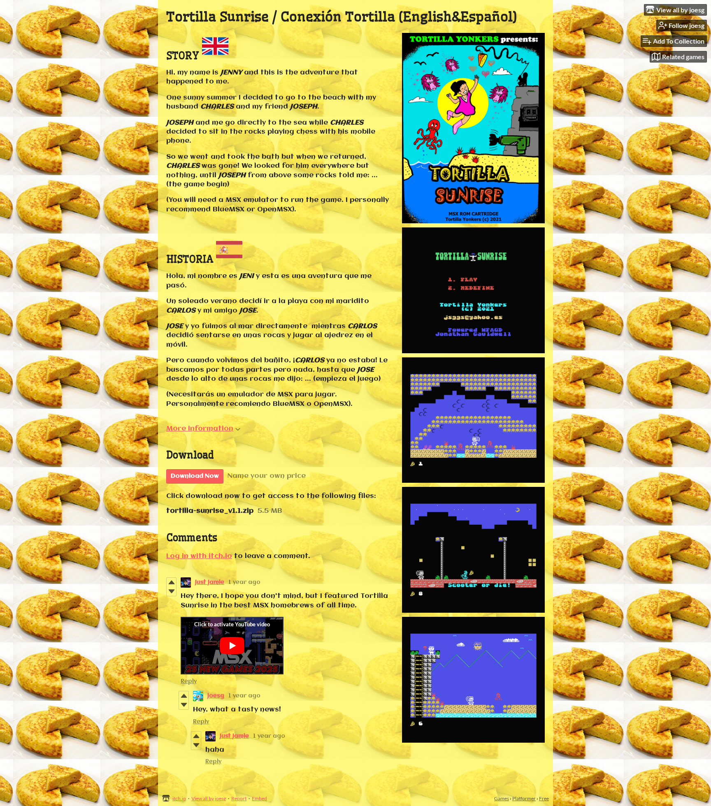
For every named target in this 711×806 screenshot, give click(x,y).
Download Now (195, 476)
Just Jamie (209, 582)
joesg (215, 696)
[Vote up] (171, 582)
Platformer (524, 798)
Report (238, 798)
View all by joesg (208, 798)
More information (199, 428)
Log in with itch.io (199, 556)
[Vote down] (171, 591)
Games (501, 798)
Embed (259, 798)
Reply (189, 681)
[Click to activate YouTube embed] (232, 645)
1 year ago (244, 582)
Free (544, 798)
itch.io (179, 798)
